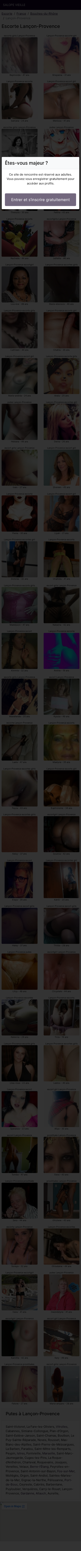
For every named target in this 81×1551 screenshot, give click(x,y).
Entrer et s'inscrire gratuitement (40, 199)
